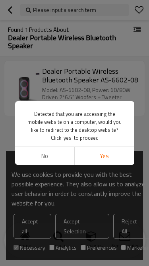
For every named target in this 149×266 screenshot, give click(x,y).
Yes (104, 155)
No (44, 155)
